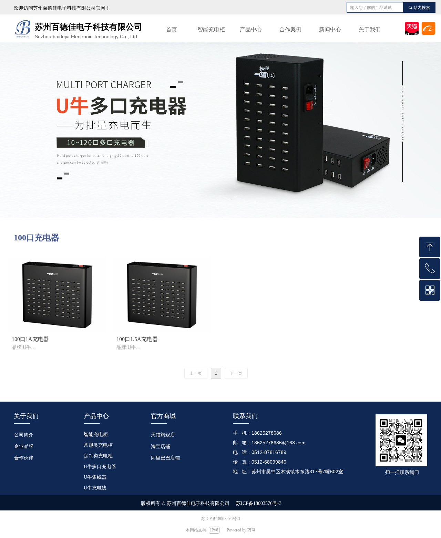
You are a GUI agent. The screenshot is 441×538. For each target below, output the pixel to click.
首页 (171, 29)
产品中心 (251, 29)
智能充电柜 (211, 29)
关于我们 (370, 29)
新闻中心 (330, 29)
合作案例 (290, 29)
